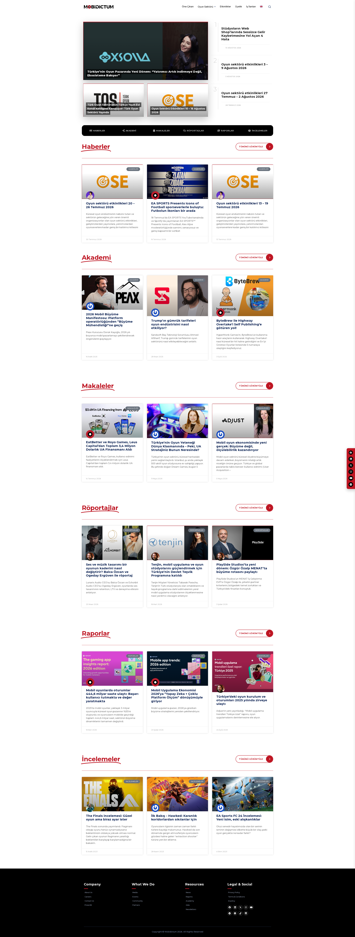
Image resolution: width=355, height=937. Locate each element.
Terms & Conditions (236, 897)
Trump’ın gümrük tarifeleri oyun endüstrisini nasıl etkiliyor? (173, 324)
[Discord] (246, 913)
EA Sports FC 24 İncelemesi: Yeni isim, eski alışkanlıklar (239, 817)
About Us (88, 892)
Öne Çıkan (188, 6)
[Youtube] (251, 907)
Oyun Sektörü (205, 6)
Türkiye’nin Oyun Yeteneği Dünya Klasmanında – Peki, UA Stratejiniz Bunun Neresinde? (176, 446)
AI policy (231, 901)
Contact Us (89, 901)
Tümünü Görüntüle (251, 146)
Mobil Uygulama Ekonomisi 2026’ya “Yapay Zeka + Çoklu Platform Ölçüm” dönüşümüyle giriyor (177, 695)
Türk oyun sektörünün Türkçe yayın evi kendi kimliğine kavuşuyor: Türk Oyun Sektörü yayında (113, 108)
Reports (189, 897)
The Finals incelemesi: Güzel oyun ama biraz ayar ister (109, 817)
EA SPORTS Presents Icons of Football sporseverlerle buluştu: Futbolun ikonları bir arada (177, 207)
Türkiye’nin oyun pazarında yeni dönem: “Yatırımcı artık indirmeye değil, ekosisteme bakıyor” (144, 73)
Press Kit (88, 905)
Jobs (188, 905)
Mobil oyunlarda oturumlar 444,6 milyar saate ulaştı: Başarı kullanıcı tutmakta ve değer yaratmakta (112, 695)
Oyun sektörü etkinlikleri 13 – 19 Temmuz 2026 (242, 205)
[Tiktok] (240, 913)
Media (135, 892)
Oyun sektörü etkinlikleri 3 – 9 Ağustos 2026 (244, 66)
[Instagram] (246, 907)
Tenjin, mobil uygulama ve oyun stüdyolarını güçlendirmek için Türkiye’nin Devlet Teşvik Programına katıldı (177, 570)
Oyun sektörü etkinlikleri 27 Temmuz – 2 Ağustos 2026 (244, 95)
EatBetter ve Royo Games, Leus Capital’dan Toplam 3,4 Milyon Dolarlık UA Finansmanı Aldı (111, 445)
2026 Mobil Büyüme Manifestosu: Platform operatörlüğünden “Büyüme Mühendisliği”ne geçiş (109, 319)
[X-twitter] (240, 907)
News (188, 892)
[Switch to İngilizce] (261, 6)
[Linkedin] (235, 907)
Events (135, 897)
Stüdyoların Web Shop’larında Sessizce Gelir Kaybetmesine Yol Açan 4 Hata (243, 34)
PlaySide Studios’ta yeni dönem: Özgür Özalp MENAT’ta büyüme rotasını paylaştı (241, 568)
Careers (88, 897)
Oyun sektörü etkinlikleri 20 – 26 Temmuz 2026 (110, 205)
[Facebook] (229, 907)
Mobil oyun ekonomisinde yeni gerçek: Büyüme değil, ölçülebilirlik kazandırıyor (241, 446)
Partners (136, 905)
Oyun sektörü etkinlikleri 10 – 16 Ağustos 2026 (178, 110)
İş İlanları (251, 6)
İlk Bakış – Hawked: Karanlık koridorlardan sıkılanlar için (174, 817)
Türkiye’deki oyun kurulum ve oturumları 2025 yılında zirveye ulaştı (241, 700)
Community (137, 901)
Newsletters (191, 909)
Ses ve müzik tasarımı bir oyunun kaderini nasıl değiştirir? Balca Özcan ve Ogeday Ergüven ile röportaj (109, 570)
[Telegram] (229, 913)
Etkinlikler (225, 6)
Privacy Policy (234, 892)
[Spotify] (235, 913)
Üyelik (238, 6)
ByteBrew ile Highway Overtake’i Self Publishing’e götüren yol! (239, 324)
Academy (190, 901)
